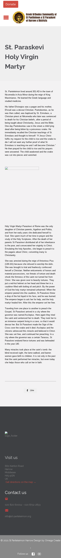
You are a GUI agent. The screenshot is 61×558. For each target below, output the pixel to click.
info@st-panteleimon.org (18, 516)
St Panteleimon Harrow (21, 540)
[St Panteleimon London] (34, 17)
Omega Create (52, 540)
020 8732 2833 (32, 504)
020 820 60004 (13, 504)
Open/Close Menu (6, 17)
